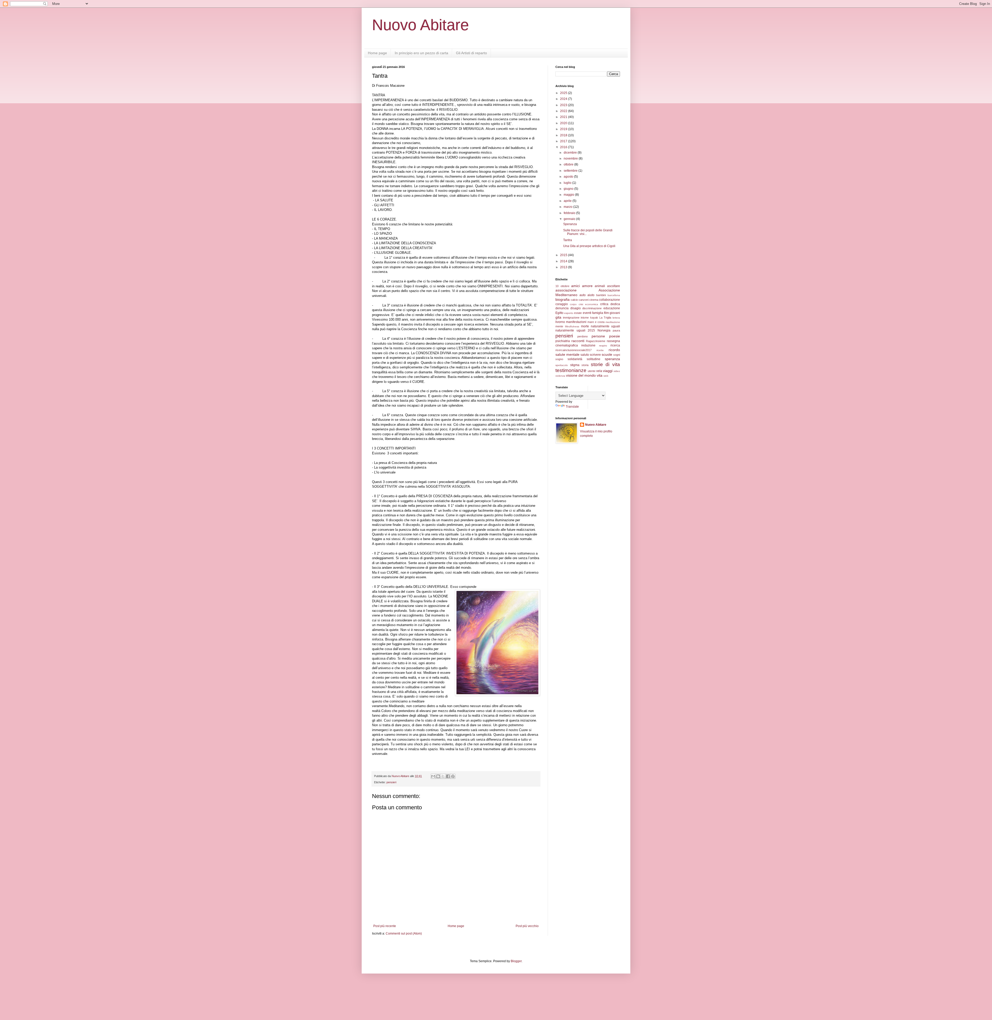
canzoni (583, 299)
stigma (574, 365)
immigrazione (571, 317)
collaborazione (609, 300)
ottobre (569, 164)
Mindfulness (572, 326)
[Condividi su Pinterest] (452, 776)
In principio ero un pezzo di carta (421, 53)
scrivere (595, 355)
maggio (569, 194)
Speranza (570, 224)
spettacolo (561, 365)
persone (598, 336)
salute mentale (567, 354)
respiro (603, 345)
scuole (607, 354)
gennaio (570, 219)
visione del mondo (581, 375)
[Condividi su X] (443, 776)
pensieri (391, 782)
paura (616, 330)
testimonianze (570, 370)
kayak (594, 317)
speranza (612, 359)
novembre (571, 158)
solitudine (593, 359)
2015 (564, 255)
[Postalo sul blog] (438, 776)
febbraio (570, 213)
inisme (585, 317)
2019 (564, 129)
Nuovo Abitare (420, 25)
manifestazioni (576, 322)
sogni (616, 354)
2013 (564, 267)
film (606, 313)
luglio (568, 183)
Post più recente (384, 926)
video (617, 371)
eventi (587, 313)
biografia (562, 299)
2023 (564, 105)
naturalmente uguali (605, 326)
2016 (564, 147)
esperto (568, 313)
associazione (566, 290)
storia (585, 365)
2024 (564, 99)
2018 (564, 135)
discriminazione (592, 308)
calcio (574, 299)
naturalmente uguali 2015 (575, 330)
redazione (588, 345)
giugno (569, 189)
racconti (577, 341)
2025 (564, 93)
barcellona (614, 295)
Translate (572, 406)
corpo (573, 304)
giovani (615, 313)
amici (575, 286)
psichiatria (562, 341)
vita (599, 375)
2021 (564, 117)
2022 (564, 111)
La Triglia (605, 317)
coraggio (561, 304)
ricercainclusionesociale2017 (573, 350)
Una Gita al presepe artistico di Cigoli (589, 246)
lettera (616, 317)
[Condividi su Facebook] (448, 776)
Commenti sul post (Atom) (404, 933)
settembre (571, 170)
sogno (559, 359)
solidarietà (575, 359)
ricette (600, 350)
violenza (560, 375)
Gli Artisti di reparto (471, 53)
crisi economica (588, 304)
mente (559, 326)
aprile (568, 201)
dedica (615, 304)
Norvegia (604, 330)
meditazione (613, 322)
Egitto (559, 313)
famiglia (597, 313)
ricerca (615, 345)
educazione (611, 308)
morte (585, 326)
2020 (564, 123)
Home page (377, 53)
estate (578, 312)
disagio (575, 308)
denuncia (562, 308)
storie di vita (605, 364)
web (605, 375)
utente (591, 371)
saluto (584, 355)
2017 (564, 141)
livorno (560, 322)
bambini (601, 295)
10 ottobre (562, 286)
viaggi (608, 371)
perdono (582, 336)
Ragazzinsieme (595, 341)
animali (600, 286)
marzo (568, 207)
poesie (614, 336)
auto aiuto (586, 295)
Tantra (567, 240)
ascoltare (613, 286)
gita (558, 317)
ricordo (614, 350)
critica (604, 304)
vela (599, 371)
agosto (569, 176)
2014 (564, 261)
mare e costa (596, 321)
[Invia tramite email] (433, 776)
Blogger (516, 961)
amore (587, 286)
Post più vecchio (527, 926)
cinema (593, 299)
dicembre (571, 152)
